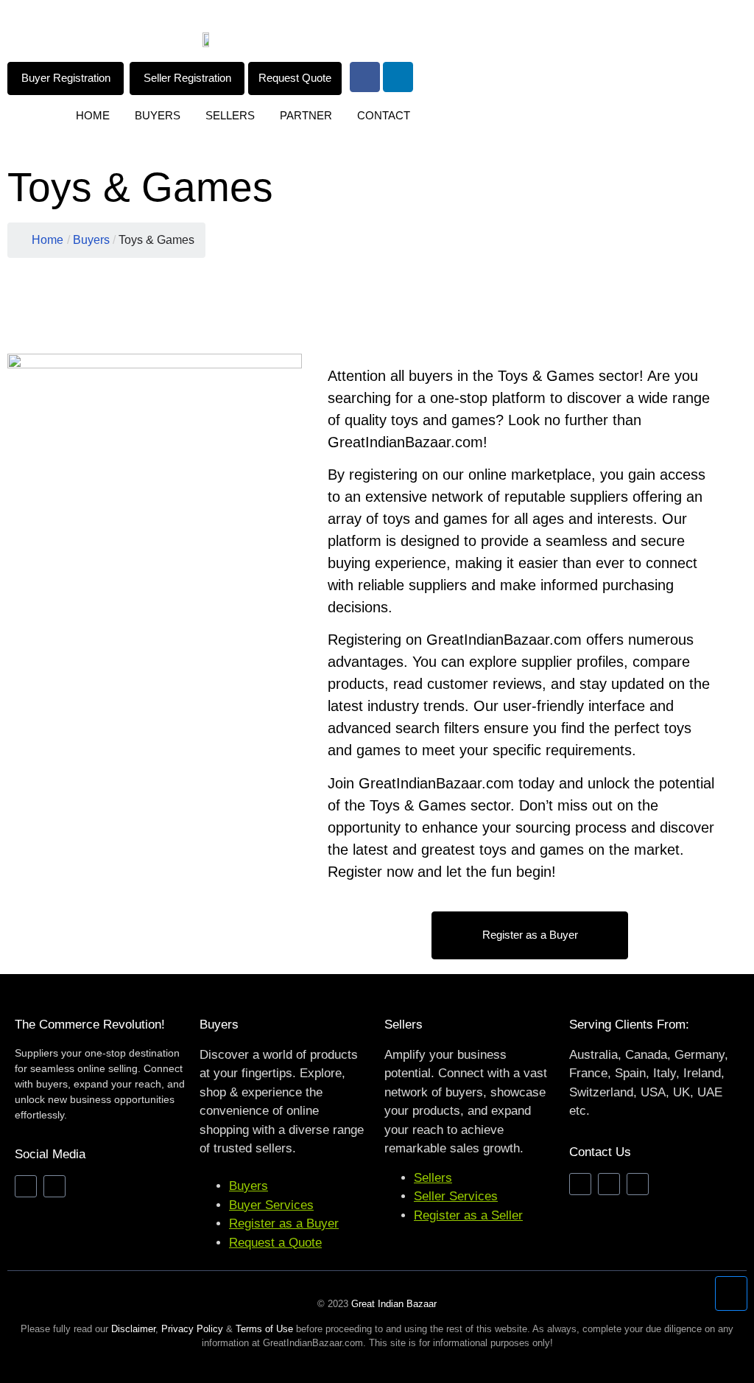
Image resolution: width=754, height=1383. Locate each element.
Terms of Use (264, 1328)
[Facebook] (365, 77)
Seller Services (456, 1196)
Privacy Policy (192, 1328)
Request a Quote (275, 1243)
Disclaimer (133, 1328)
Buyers (157, 115)
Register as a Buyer (284, 1223)
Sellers (230, 115)
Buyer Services (271, 1205)
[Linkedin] (398, 77)
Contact (383, 115)
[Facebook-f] (26, 1186)
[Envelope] (580, 1184)
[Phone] (609, 1184)
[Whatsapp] (638, 1184)
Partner (306, 115)
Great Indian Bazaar (394, 1303)
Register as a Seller (468, 1215)
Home (93, 115)
